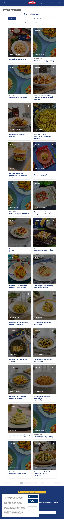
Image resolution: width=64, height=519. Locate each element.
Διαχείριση (56, 502)
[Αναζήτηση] (40, 2)
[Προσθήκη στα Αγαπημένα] (28, 30)
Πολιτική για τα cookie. (20, 514)
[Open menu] (4, 3)
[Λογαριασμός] (59, 3)
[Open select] (54, 19)
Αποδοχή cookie (32, 496)
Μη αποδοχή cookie (33, 501)
